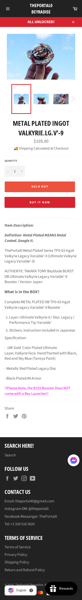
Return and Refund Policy (25, 570)
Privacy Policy (16, 554)
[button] (73, 461)
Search (10, 455)
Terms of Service (18, 547)
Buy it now (40, 202)
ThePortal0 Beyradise (41, 8)
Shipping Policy (17, 562)
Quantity (11, 161)
